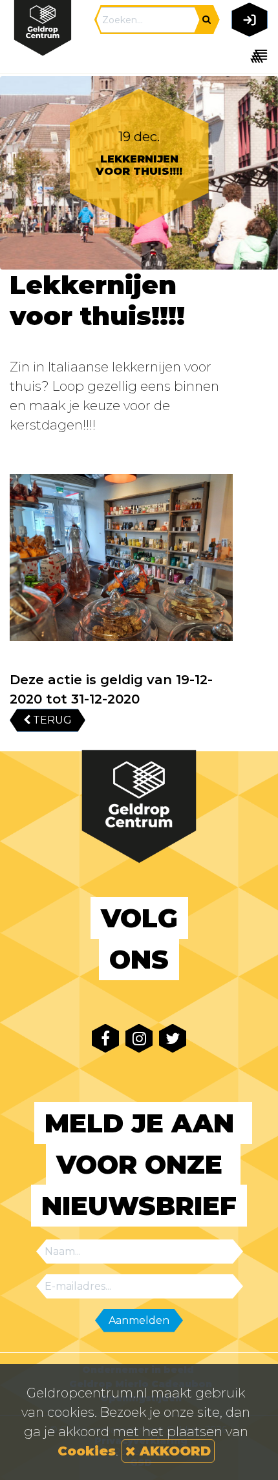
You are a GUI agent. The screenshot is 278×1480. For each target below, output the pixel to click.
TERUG (51, 720)
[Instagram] (139, 1038)
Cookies (87, 1451)
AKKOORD (173, 1451)
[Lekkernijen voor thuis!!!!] (121, 557)
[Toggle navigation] (247, 56)
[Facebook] (105, 1038)
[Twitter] (172, 1038)
